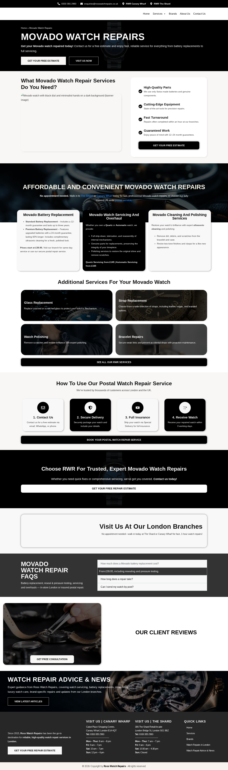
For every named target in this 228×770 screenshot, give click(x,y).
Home (146, 13)
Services (157, 13)
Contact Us (199, 13)
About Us (185, 13)
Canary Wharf (104, 196)
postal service (123, 200)
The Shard (87, 196)
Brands (173, 13)
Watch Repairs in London (198, 744)
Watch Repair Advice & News (200, 750)
